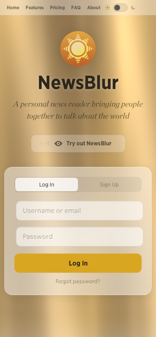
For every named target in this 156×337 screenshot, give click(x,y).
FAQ (76, 7)
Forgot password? (78, 281)
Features (35, 7)
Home (13, 7)
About (93, 7)
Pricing (57, 7)
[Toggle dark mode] (120, 8)
